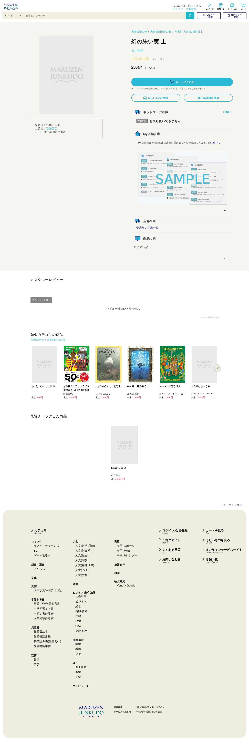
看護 (78, 649)
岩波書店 (51, 128)
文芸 (34, 586)
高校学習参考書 (44, 613)
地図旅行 (119, 564)
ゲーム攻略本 (42, 555)
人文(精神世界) (84, 565)
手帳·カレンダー (127, 555)
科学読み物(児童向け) (47, 641)
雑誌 (117, 573)
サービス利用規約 (122, 711)
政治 (78, 621)
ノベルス (39, 569)
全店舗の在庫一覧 (147, 228)
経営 (78, 606)
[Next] (217, 367)
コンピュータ (81, 686)
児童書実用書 (42, 646)
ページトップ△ (232, 505)
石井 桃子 (137, 51)
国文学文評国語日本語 (48, 590)
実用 (117, 541)
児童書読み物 (139, 31)
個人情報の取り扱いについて (150, 706)
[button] (234, 15)
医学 (78, 644)
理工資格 (81, 667)
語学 (75, 584)
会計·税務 (81, 631)
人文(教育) (82, 575)
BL (35, 550)
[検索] (190, 15)
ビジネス (81, 601)
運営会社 (118, 706)
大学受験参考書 (44, 618)
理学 (78, 672)
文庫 (34, 578)
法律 (78, 616)
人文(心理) (82, 570)
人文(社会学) (83, 550)
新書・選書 (38, 564)
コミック (36, 541)
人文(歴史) (82, 555)
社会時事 (81, 596)
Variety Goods (126, 585)
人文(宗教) (82, 560)
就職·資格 (81, 611)
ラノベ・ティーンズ (46, 546)
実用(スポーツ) (126, 546)
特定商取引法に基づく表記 (149, 711)
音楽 (36, 659)
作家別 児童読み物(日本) (189, 31)
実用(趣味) (123, 550)
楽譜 (36, 664)
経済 (78, 626)
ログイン (178, 8)
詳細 (227, 112)
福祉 (78, 654)
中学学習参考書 (44, 608)
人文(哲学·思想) (85, 546)
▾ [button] (21, 15)
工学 (78, 677)
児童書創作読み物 (160, 31)
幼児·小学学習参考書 (47, 603)
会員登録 (191, 8)
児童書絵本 (41, 631)
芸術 (34, 655)
